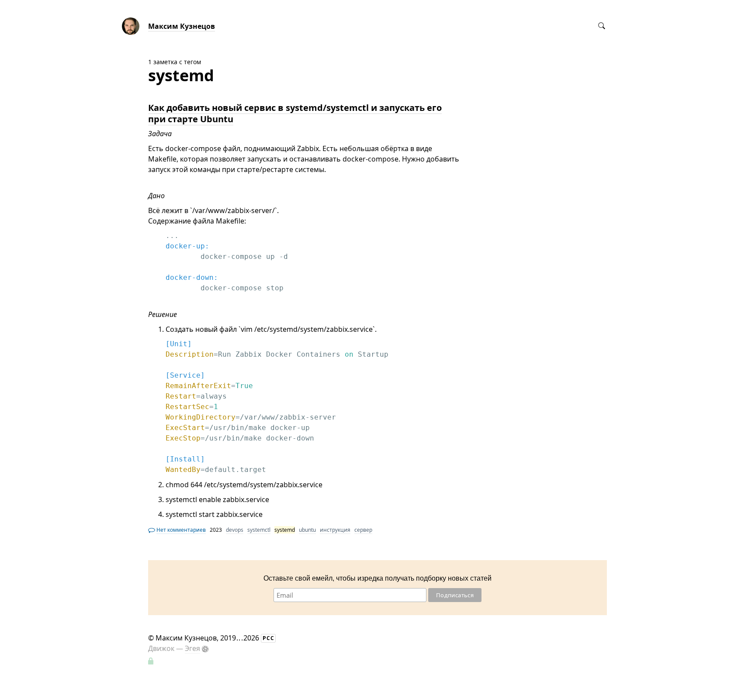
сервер (363, 530)
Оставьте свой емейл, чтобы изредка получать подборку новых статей (377, 578)
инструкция (335, 530)
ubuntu (307, 530)
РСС (268, 638)
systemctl (258, 530)
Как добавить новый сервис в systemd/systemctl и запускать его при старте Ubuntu (295, 113)
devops (234, 530)
